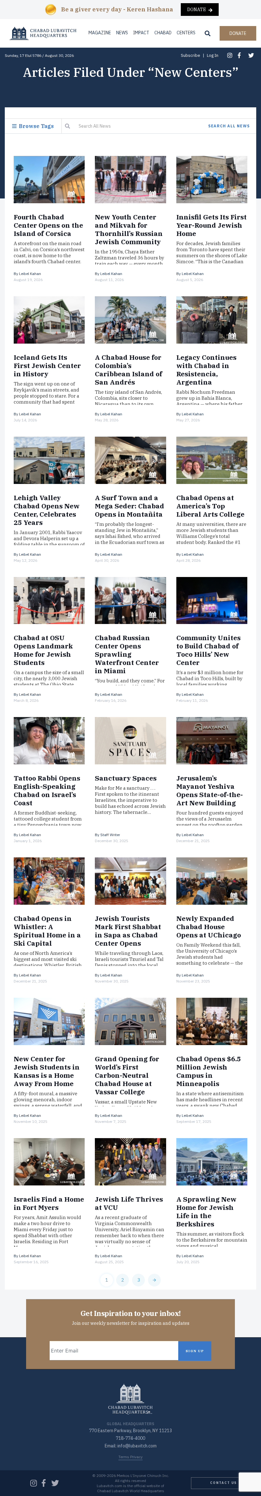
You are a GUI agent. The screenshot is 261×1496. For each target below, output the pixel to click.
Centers (186, 33)
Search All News (229, 126)
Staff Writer (110, 834)
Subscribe (190, 55)
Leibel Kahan (30, 273)
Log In (212, 55)
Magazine (99, 33)
